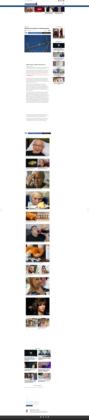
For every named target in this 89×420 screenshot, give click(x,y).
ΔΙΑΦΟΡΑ (36, 368)
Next (64, 11)
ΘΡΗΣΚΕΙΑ (41, 356)
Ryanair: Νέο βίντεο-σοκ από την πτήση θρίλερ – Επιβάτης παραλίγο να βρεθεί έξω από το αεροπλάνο (44, 370)
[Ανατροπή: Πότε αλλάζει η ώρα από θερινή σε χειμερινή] (30, 365)
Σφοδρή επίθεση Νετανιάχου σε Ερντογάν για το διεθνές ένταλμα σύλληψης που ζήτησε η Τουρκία (59, 13)
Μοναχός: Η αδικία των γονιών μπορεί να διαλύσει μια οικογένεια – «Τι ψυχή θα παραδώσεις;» (44, 358)
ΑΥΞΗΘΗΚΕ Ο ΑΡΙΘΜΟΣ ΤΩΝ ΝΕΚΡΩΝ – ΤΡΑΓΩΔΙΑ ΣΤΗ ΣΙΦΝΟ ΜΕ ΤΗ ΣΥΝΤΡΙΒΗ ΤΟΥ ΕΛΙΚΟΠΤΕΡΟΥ (58, 75)
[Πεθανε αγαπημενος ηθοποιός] (39, 9)
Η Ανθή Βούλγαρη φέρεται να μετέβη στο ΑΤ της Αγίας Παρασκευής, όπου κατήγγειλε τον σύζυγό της (30, 381)
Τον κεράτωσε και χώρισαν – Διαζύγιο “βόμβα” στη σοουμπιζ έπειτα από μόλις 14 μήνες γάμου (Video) (49, 13)
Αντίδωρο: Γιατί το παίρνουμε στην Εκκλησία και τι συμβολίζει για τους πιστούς (59, 83)
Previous (24, 11)
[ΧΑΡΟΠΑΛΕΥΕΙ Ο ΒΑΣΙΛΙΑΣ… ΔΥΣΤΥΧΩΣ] (29, 9)
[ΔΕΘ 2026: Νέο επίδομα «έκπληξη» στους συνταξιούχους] (44, 376)
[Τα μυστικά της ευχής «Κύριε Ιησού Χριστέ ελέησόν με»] (59, 63)
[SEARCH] (64, 6)
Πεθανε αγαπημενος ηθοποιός (38, 12)
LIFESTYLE (26, 379)
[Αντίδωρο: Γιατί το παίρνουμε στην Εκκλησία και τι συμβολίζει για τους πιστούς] (59, 79)
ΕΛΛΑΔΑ (49, 379)
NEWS (33, 356)
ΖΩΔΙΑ (35, 356)
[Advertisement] (44, 20)
